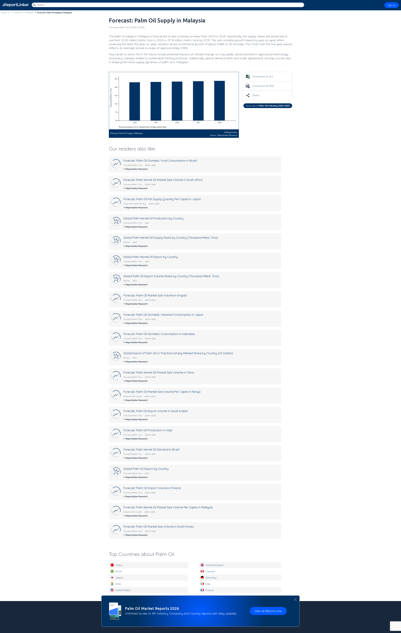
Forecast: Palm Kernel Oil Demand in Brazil (151, 449)
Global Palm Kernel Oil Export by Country (150, 257)
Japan (119, 577)
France (210, 590)
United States (123, 590)
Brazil (118, 571)
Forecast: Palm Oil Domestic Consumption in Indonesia (159, 334)
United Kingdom (215, 565)
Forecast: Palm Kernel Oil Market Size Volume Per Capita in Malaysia (168, 507)
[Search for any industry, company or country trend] (34, 5)
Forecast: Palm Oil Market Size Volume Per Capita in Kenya (161, 392)
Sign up (391, 5)
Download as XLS (262, 76)
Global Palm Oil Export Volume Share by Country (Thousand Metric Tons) (171, 276)
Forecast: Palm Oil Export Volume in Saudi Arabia (155, 411)
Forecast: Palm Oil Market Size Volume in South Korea (158, 526)
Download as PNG (263, 85)
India (118, 583)
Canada (210, 571)
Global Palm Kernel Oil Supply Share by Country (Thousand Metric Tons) (170, 237)
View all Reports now (268, 611)
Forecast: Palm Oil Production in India (147, 430)
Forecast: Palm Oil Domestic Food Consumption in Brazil (160, 160)
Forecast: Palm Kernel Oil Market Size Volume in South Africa (162, 180)
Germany (211, 577)
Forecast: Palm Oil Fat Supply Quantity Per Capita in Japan (162, 199)
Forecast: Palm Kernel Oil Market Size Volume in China (158, 372)
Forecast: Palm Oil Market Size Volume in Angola (155, 295)
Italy (208, 583)
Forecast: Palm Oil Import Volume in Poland (152, 488)
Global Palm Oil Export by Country (145, 469)
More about (268, 105)
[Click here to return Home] (15, 5)
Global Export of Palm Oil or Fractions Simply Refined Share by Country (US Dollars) (178, 353)
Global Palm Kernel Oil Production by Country (153, 218)
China (118, 565)
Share (256, 95)
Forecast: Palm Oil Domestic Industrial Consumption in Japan (163, 314)
